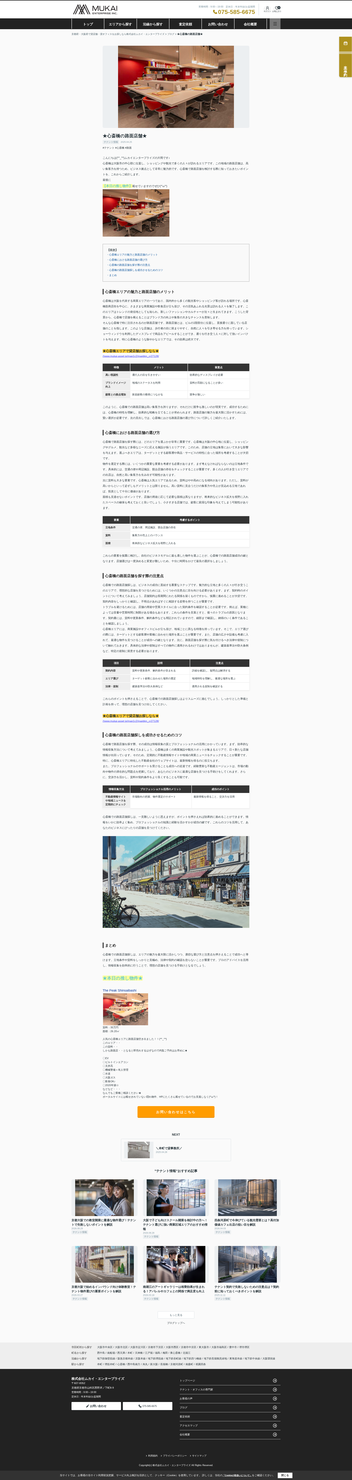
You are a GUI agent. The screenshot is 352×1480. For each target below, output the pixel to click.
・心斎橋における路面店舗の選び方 (127, 259)
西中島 (101, 1352)
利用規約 (153, 1455)
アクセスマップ (189, 1425)
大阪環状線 (268, 1358)
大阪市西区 (172, 1347)
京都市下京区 (155, 1347)
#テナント (108, 147)
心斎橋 (121, 1364)
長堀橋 (164, 1364)
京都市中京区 (188, 1347)
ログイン (267, 11)
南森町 (189, 1364)
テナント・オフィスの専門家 (196, 1389)
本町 (130, 1352)
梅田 (165, 1352)
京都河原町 (176, 1364)
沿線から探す (153, 24)
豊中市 (233, 1347)
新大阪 (154, 1364)
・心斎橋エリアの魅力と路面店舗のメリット (132, 254)
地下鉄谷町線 (174, 1358)
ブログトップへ (176, 1322)
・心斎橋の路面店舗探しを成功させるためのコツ (135, 270)
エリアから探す (120, 24)
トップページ (187, 1380)
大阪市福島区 (219, 1347)
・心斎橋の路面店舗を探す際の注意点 (128, 264)
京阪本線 (140, 1358)
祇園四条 (201, 1364)
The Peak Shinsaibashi (119, 990)
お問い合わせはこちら (176, 1112)
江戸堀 (149, 1352)
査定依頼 (185, 24)
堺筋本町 (110, 1364)
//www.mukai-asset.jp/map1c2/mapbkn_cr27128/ (131, 356)
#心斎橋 (119, 147)
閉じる (285, 1475)
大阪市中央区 (105, 1347)
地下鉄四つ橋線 (193, 1358)
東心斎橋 (175, 1352)
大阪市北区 (121, 1347)
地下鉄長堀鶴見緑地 (216, 1358)
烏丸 (145, 1364)
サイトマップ (199, 1455)
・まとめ (112, 275)
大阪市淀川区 (138, 1347)
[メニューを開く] (275, 23)
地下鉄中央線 (253, 1358)
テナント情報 (111, 142)
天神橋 (139, 1352)
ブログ (183, 1407)
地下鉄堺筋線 (156, 1358)
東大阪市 (204, 1347)
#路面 (128, 147)
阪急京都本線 (126, 1358)
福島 (158, 1352)
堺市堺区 (244, 1347)
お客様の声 (186, 1398)
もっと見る (176, 1315)
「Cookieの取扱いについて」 (237, 1475)
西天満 (121, 1352)
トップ (88, 24)
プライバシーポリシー (175, 1455)
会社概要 (250, 24)
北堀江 (186, 1352)
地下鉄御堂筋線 (106, 1358)
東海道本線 (236, 1358)
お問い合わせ (218, 24)
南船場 (111, 1352)
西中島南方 (133, 1364)
